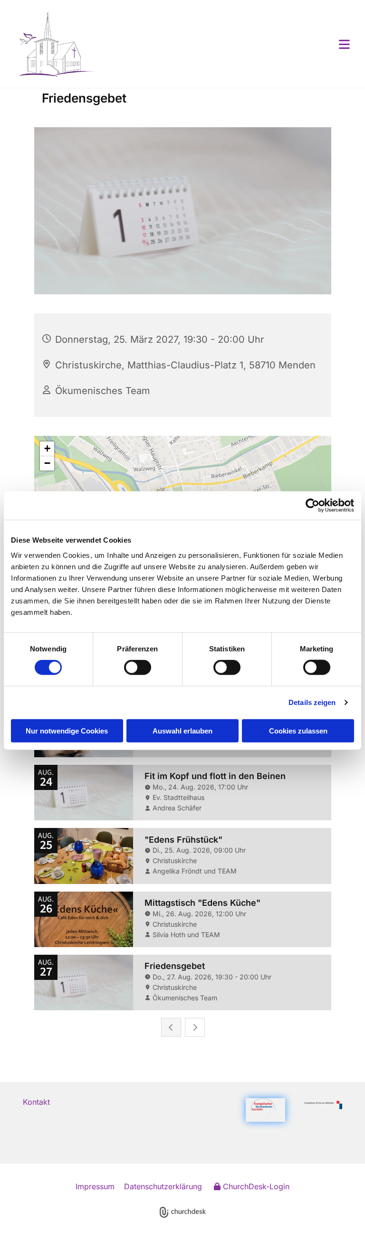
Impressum (95, 1186)
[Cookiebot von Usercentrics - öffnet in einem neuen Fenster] (312, 505)
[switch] (137, 667)
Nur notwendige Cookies (67, 730)
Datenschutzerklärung (163, 1186)
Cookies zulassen (298, 730)
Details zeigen (312, 702)
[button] (224, 44)
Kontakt (36, 1102)
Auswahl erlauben (182, 730)
